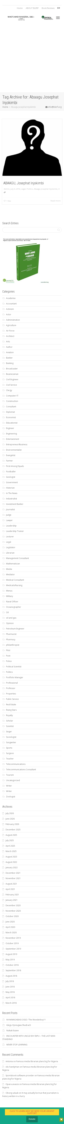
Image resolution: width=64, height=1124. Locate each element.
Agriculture (11, 325)
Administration (13, 319)
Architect (10, 336)
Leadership (11, 525)
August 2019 (11, 954)
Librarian (10, 552)
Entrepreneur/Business (16, 444)
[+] (32, 147)
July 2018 (10, 981)
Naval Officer (12, 601)
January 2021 (12, 900)
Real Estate (11, 704)
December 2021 (13, 873)
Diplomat (10, 412)
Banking (9, 363)
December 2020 (13, 905)
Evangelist (10, 455)
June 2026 (10, 818)
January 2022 (12, 867)
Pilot (8, 650)
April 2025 (10, 845)
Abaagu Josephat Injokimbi (45, 189)
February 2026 (12, 824)
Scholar (9, 720)
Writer (9, 785)
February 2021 (12, 894)
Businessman (12, 374)
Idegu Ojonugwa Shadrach (18, 1025)
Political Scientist (13, 666)
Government (12, 482)
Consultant (11, 406)
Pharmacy (10, 639)
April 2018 (10, 997)
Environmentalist (13, 449)
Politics (30, 189)
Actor (8, 314)
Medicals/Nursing (14, 585)
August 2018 (11, 975)
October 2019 (12, 943)
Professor (10, 688)
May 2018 (10, 992)
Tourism (10, 775)
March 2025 (11, 851)
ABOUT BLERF (32, 8)
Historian (10, 487)
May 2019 (10, 959)
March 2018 (11, 1003)
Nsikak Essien (12, 1030)
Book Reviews (48, 8)
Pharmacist (11, 634)
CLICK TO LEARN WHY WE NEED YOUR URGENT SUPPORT (32, 1112)
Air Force (10, 330)
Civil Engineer (12, 379)
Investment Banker (14, 504)
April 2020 (10, 927)
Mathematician (13, 563)
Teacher (10, 758)
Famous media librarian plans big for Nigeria (37, 1061)
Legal (23, 189)
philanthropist (12, 645)
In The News (11, 493)
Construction (12, 401)
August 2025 (11, 835)
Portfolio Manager (14, 677)
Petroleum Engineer (15, 628)
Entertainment (12, 439)
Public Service (12, 699)
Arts (8, 341)
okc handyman (12, 1066)
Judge (8, 514)
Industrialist (11, 498)
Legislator (10, 547)
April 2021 (10, 889)
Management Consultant (17, 558)
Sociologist (11, 737)
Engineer (10, 428)
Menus (9, 590)
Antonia (9, 1061)
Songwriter (11, 742)
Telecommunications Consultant (21, 769)
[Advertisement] (32, 59)
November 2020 (13, 910)
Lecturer (10, 536)
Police (9, 661)
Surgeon (10, 753)
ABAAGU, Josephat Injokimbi (23, 183)
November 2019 (13, 938)
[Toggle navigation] (58, 18)
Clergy (9, 390)
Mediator (10, 574)
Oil (7, 612)
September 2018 (13, 970)
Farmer (9, 460)
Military (9, 596)
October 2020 (12, 916)
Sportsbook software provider (20, 1075)
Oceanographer (13, 607)
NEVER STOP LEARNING (16, 1044)
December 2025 (13, 829)
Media (9, 569)
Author (9, 347)
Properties (11, 693)
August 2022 (11, 862)
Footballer (11, 471)
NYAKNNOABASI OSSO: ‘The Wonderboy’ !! (25, 1019)
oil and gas (11, 617)
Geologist (10, 477)
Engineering (11, 433)
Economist (11, 417)
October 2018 (12, 965)
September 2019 (13, 948)
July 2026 (10, 813)
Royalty (9, 715)
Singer (9, 731)
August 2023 (11, 856)
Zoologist (10, 796)
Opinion (10, 623)
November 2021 (13, 878)
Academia (10, 298)
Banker (9, 357)
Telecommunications (15, 764)
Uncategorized (13, 780)
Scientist (10, 726)
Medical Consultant (15, 579)
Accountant (11, 303)
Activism (10, 309)
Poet (8, 655)
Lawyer (9, 520)
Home (20, 8)
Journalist (10, 509)
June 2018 (10, 986)
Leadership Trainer (15, 531)
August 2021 (11, 883)
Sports (9, 747)
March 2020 (11, 932)
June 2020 (10, 921)
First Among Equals (15, 466)
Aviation (10, 352)
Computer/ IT (12, 395)
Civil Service (11, 384)
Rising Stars (11, 710)
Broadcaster (12, 368)
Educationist (11, 422)
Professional (12, 682)
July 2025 (10, 840)
